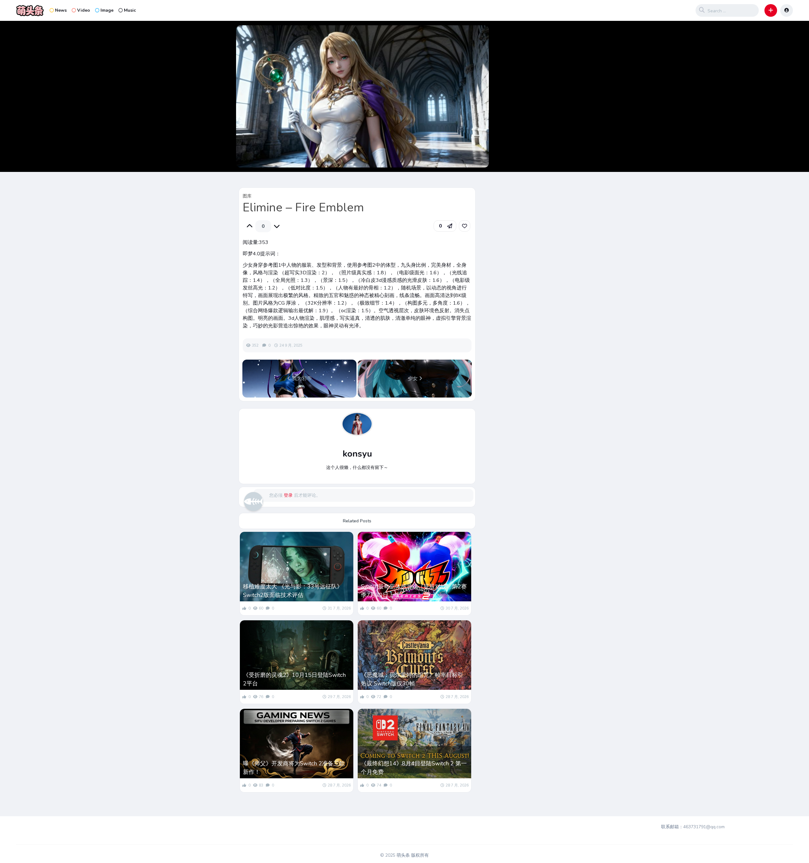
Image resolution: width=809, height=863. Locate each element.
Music (130, 10)
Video (83, 10)
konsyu (357, 454)
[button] (770, 10)
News (61, 10)
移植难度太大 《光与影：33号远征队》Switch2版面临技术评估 (293, 591)
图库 (247, 196)
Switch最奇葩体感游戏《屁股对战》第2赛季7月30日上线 (414, 591)
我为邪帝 (301, 378)
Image (106, 10)
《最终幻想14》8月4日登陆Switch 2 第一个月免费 (414, 768)
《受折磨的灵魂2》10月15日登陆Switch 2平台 (294, 679)
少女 (413, 378)
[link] (464, 226)
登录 (288, 495)
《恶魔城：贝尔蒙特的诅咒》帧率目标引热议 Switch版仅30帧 (412, 679)
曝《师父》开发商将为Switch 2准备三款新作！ (294, 768)
